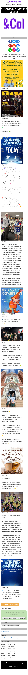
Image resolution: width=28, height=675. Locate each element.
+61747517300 (5, 631)
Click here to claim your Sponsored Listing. (13, 618)
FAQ (11, 666)
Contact (13, 663)
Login (16, 666)
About (7, 663)
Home (8, 4)
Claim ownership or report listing (10, 604)
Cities (13, 4)
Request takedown (6, 608)
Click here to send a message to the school (10, 625)
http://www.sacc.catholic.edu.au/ (9, 638)
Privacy (21, 663)
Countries (20, 4)
